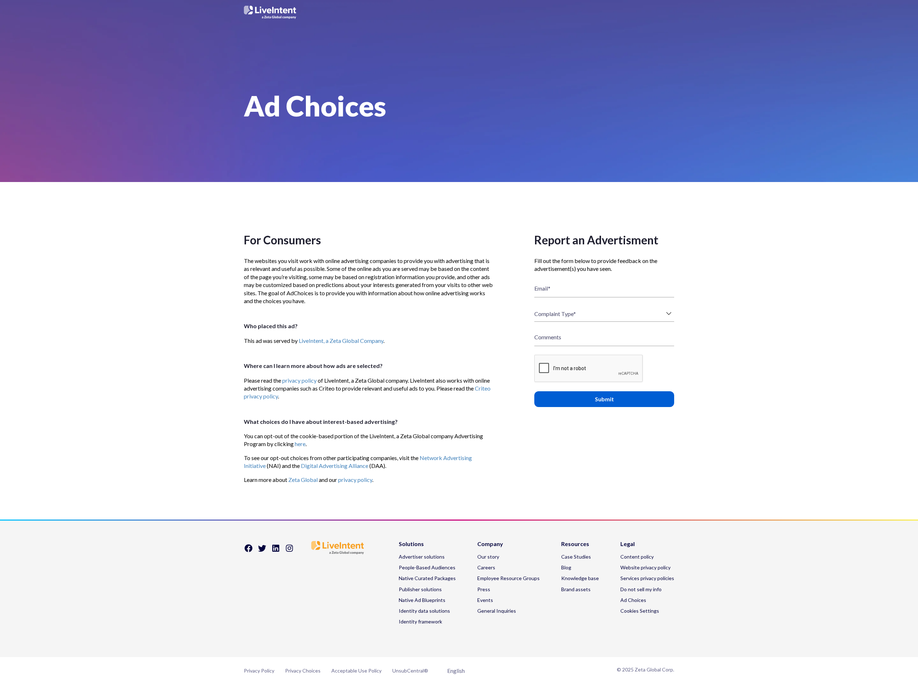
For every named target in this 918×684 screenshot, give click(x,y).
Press (483, 589)
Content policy (637, 557)
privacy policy (299, 380)
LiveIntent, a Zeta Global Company (341, 340)
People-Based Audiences (427, 567)
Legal (627, 544)
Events (485, 600)
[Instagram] (289, 550)
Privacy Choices (303, 671)
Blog (566, 567)
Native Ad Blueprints (422, 600)
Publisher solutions (420, 589)
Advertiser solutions (422, 557)
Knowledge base (580, 578)
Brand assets (576, 589)
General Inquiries (496, 611)
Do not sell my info (641, 589)
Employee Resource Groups (508, 578)
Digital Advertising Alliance (334, 465)
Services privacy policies (647, 578)
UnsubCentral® (410, 671)
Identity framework (420, 621)
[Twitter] (262, 550)
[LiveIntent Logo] (459, 12)
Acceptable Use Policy (356, 671)
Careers (486, 567)
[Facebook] (248, 550)
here (300, 443)
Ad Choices (633, 600)
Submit (604, 399)
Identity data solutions (424, 611)
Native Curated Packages (427, 578)
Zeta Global (303, 479)
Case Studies (576, 557)
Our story (488, 557)
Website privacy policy (645, 567)
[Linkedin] (275, 550)
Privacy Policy (259, 671)
